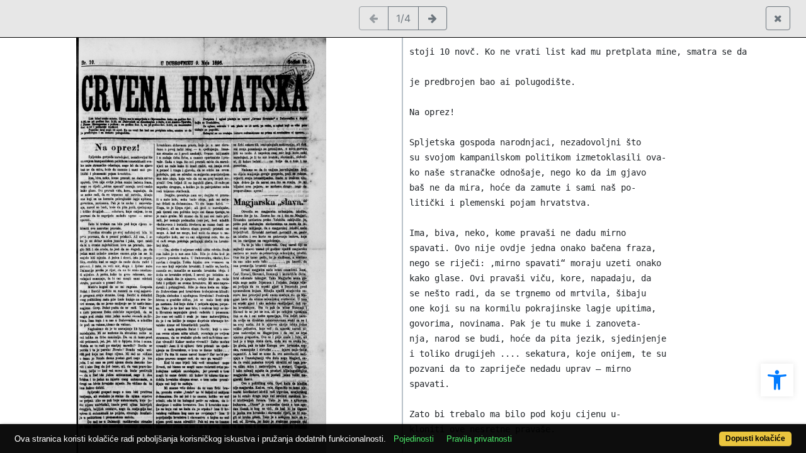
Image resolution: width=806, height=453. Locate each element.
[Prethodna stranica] (374, 18)
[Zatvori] (778, 18)
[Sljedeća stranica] (433, 18)
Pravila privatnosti (479, 439)
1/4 (403, 18)
